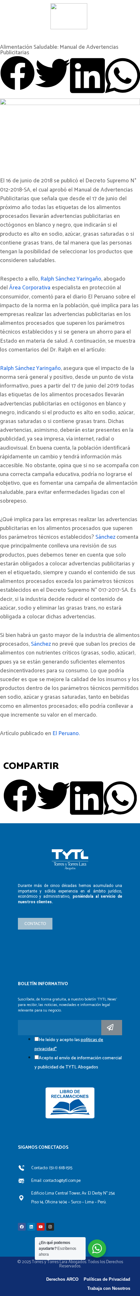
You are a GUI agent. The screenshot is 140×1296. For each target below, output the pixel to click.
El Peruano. (66, 733)
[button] (17, 75)
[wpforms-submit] (111, 1027)
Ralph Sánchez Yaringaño (70, 279)
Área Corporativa (29, 287)
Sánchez (105, 537)
